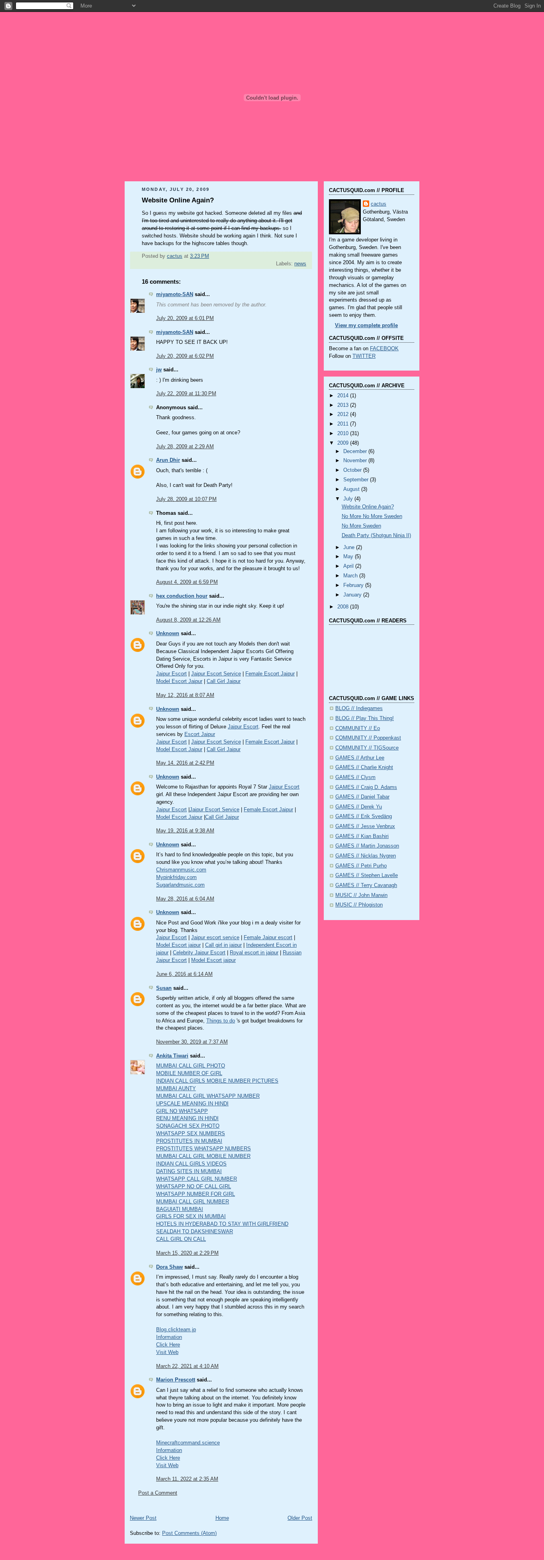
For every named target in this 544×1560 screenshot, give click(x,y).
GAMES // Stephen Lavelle (366, 875)
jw (159, 370)
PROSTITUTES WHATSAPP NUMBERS (203, 1149)
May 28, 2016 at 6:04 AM (185, 899)
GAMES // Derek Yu (358, 807)
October (353, 470)
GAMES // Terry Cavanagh (366, 885)
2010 (343, 433)
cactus (378, 204)
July (348, 499)
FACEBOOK (384, 348)
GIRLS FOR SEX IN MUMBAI (191, 1216)
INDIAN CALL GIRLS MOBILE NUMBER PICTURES (217, 1081)
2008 (343, 607)
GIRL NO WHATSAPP (182, 1111)
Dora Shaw (169, 1267)
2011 (343, 424)
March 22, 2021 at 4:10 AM (187, 1366)
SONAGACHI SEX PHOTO (187, 1126)
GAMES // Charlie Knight (364, 767)
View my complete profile (366, 325)
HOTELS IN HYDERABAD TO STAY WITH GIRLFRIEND (222, 1224)
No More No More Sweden (372, 516)
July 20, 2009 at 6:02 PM (185, 356)
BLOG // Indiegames (359, 708)
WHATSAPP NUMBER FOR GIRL (195, 1194)
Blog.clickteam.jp (176, 1329)
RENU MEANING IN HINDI (187, 1118)
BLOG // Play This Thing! (364, 718)
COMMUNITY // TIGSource (367, 748)
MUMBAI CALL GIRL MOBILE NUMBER (203, 1156)
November (355, 460)
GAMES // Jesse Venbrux (365, 826)
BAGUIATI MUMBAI (179, 1209)
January (353, 595)
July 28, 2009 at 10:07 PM (186, 499)
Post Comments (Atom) (189, 1533)
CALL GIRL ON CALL (181, 1239)
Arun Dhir (168, 460)
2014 (343, 395)
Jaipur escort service (215, 937)
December (355, 451)
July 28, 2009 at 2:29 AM (185, 446)
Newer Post (143, 1518)
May (349, 556)
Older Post (300, 1518)
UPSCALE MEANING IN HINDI (192, 1104)
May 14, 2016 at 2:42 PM (185, 763)
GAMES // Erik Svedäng (363, 816)
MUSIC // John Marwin (361, 895)
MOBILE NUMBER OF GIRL (189, 1073)
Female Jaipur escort (268, 937)
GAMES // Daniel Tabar (362, 797)
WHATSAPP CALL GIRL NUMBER (196, 1179)
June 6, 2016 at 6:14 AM (184, 974)
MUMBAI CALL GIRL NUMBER (192, 1202)
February (354, 585)
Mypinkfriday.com (176, 877)
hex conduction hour (181, 596)
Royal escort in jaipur (254, 953)
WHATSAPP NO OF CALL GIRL (193, 1186)
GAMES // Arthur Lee (359, 758)
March (351, 576)
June (349, 547)
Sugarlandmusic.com (180, 885)
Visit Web (167, 1352)
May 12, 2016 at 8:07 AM (185, 695)
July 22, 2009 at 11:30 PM (186, 393)
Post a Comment (157, 1493)
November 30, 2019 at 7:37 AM (192, 1042)
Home (222, 1518)
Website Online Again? (368, 507)
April (349, 566)
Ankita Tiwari (172, 1056)
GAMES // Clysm (355, 777)
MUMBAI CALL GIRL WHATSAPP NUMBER (208, 1096)
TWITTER (364, 356)
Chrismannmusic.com (181, 870)
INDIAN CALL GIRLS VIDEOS (191, 1164)
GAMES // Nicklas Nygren (365, 856)
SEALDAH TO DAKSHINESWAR (194, 1231)
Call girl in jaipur (223, 945)
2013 (343, 405)
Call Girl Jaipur (224, 681)
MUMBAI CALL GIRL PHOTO (190, 1066)
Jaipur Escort (171, 674)
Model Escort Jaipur (179, 681)
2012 (343, 414)
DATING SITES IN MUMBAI (189, 1171)
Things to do (220, 1021)
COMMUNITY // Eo (357, 728)
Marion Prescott (175, 1380)
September (356, 480)
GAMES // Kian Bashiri (362, 836)
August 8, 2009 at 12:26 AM (188, 620)
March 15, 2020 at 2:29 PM (187, 1253)
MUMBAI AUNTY (176, 1088)
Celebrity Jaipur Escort (199, 953)
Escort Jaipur (199, 734)
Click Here (168, 1345)
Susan (164, 988)
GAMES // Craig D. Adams (366, 787)
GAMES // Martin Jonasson (367, 846)
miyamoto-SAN (174, 294)
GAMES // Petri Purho (361, 866)
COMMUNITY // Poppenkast (368, 738)
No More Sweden (361, 526)
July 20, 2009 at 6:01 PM (185, 318)
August (352, 489)
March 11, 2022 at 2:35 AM (187, 1479)
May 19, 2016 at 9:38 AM (185, 831)
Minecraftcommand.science (188, 1443)
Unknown (167, 633)
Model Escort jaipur (178, 945)
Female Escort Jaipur (270, 674)
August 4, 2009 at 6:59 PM (187, 582)
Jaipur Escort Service (216, 674)
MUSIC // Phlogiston (359, 905)
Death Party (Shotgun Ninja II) (376, 535)
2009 (343, 443)
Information (169, 1337)
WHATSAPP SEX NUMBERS (190, 1133)
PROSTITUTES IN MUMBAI (189, 1141)
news (300, 264)
